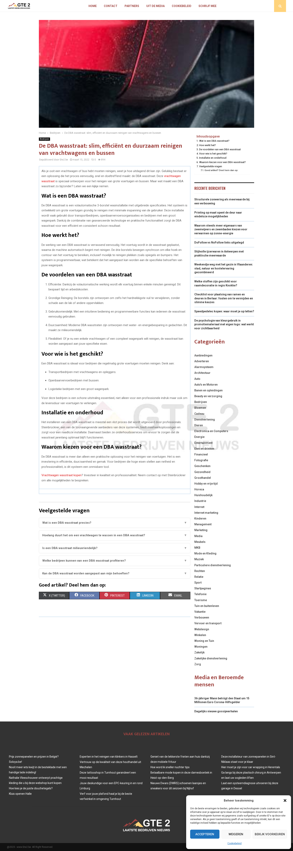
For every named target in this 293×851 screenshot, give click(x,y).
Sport (198, 582)
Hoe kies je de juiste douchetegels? (31, 788)
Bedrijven (44, 139)
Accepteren (204, 834)
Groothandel (202, 477)
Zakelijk (199, 652)
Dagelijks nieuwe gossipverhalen (216, 711)
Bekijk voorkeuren (270, 834)
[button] (285, 801)
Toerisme (200, 600)
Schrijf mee (207, 6)
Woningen (200, 646)
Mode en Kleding (205, 553)
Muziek (199, 559)
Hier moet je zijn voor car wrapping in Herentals (250, 767)
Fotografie (201, 460)
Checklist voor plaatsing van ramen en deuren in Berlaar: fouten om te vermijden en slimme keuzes (223, 298)
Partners (132, 6)
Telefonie (200, 594)
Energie (199, 436)
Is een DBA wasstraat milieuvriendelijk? (114, 548)
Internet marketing (206, 512)
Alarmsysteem (203, 367)
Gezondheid (202, 472)
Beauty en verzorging (208, 396)
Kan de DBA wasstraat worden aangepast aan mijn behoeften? (114, 573)
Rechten (199, 571)
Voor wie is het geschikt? (213, 153)
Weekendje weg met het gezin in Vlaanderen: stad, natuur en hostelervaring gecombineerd (223, 268)
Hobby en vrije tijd (206, 483)
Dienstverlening (204, 419)
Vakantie (199, 611)
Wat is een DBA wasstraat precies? (114, 522)
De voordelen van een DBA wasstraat (220, 149)
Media (198, 536)
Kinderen (200, 518)
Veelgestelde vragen (210, 166)
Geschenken (202, 466)
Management (202, 524)
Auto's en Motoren (206, 384)
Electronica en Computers (211, 431)
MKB (197, 547)
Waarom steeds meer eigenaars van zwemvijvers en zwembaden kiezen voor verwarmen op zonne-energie (220, 229)
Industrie (200, 501)
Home (92, 6)
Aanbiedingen (203, 355)
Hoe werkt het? (207, 145)
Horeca (199, 489)
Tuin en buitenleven (206, 606)
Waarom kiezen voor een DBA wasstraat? (222, 162)
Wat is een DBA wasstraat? (214, 140)
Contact (110, 6)
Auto (197, 378)
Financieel (201, 454)
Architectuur (202, 372)
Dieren (198, 425)
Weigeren (236, 834)
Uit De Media (155, 6)
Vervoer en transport (207, 623)
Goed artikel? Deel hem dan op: (221, 170)
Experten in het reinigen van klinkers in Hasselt (109, 756)
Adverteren (201, 361)
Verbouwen (201, 617)
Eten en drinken (204, 448)
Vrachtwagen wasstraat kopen (61, 475)
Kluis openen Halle (20, 793)
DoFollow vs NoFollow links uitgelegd (219, 242)
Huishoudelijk (203, 495)
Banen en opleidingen (208, 390)
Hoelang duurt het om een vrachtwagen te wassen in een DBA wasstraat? (114, 535)
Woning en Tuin (204, 640)
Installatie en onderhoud (212, 157)
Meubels (199, 541)
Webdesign (201, 629)
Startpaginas (202, 588)
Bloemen (200, 407)
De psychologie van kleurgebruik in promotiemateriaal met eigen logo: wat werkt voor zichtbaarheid (224, 324)
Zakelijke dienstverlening (210, 658)
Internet (199, 507)
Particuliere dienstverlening (212, 565)
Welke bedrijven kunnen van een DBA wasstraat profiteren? (114, 560)
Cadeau (199, 413)
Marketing (200, 530)
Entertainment (203, 442)
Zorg (197, 664)
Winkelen (200, 635)
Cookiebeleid (234, 843)
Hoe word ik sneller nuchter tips (170, 767)
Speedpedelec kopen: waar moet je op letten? (224, 311)
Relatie (198, 576)
